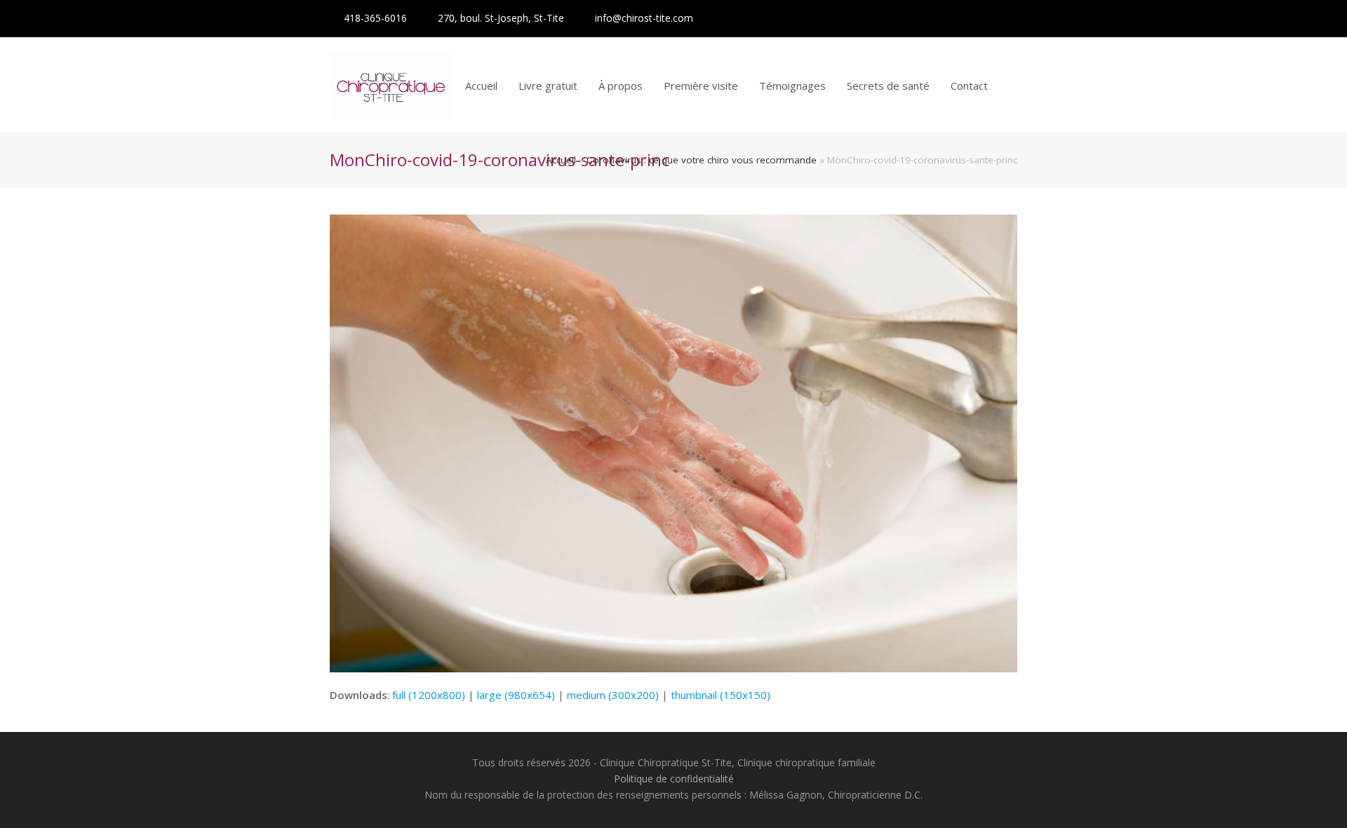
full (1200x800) (428, 695)
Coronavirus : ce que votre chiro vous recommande (702, 160)
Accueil (561, 160)
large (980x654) (516, 695)
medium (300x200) (613, 695)
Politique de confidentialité (674, 778)
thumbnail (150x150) (720, 695)
